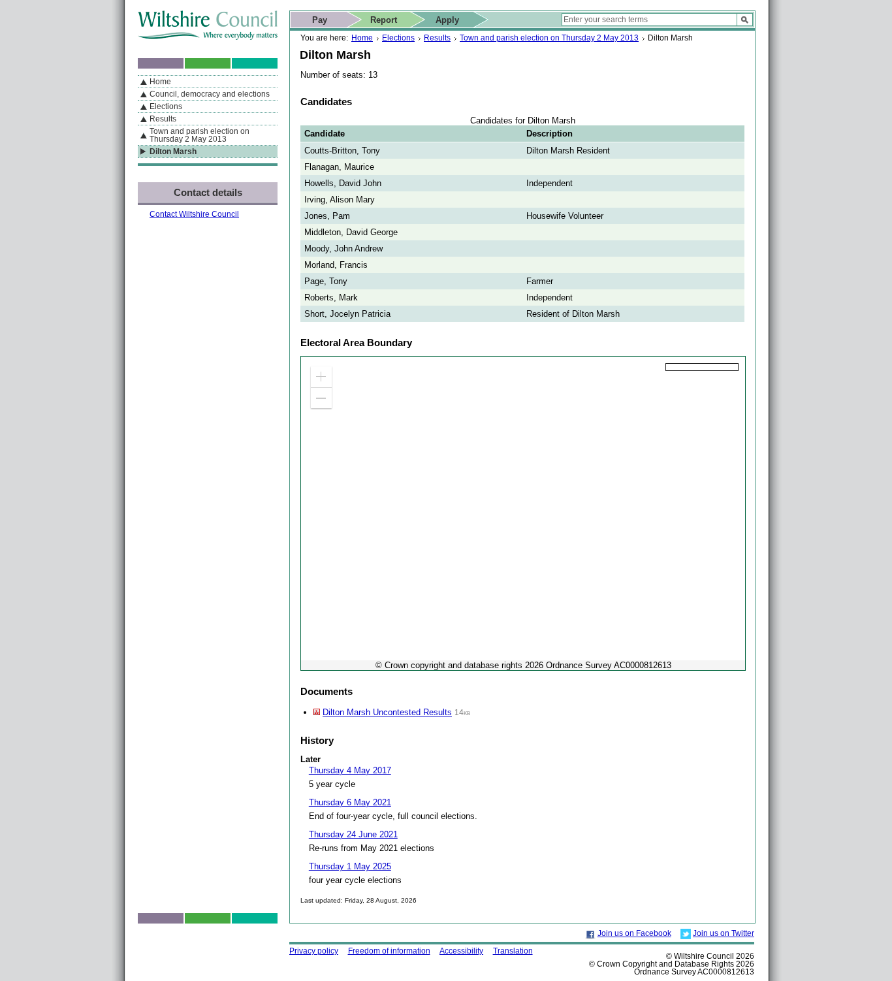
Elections (398, 38)
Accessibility (461, 951)
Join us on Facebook (634, 933)
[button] (321, 376)
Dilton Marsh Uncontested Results (387, 712)
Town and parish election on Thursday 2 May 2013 (549, 38)
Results (437, 38)
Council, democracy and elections (210, 94)
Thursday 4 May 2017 (350, 770)
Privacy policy (313, 951)
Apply (447, 20)
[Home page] (208, 37)
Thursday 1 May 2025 (350, 866)
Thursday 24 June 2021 (353, 834)
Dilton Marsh (173, 151)
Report (383, 20)
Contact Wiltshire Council (194, 214)
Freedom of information (389, 951)
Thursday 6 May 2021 (350, 802)
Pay (319, 20)
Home (362, 38)
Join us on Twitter (723, 933)
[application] (523, 513)
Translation (513, 951)
